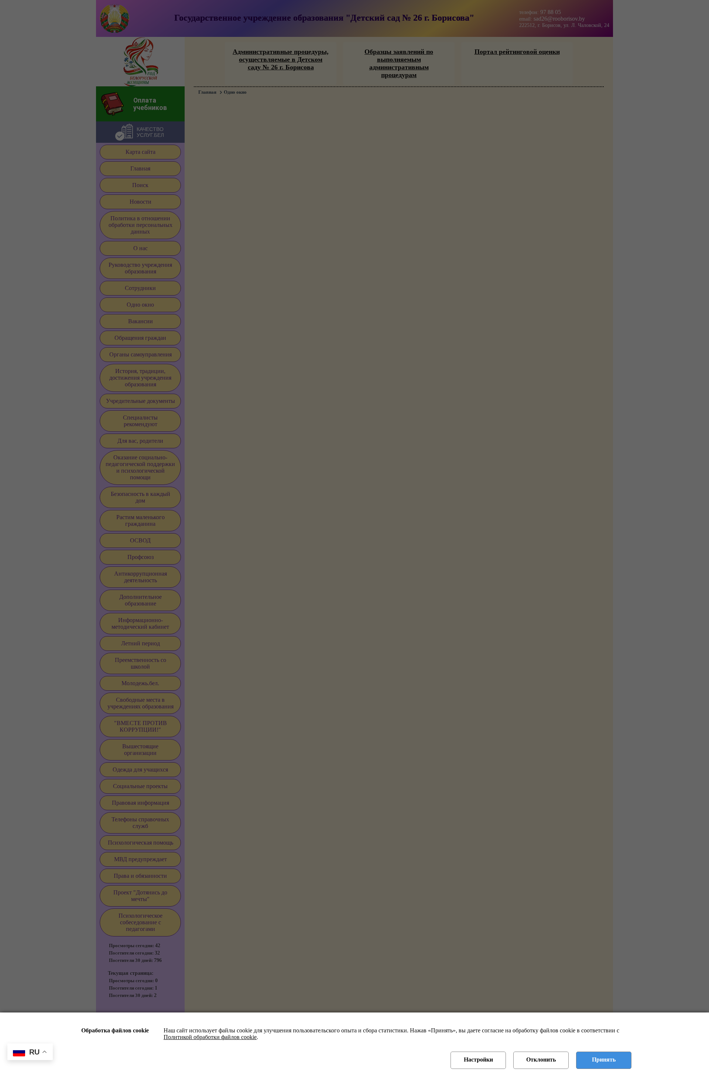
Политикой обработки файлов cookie (210, 1037)
